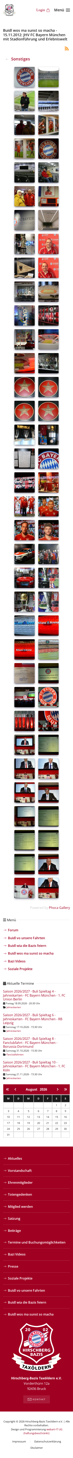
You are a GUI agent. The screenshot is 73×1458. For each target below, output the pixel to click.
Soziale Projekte (20, 969)
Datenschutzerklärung (47, 1441)
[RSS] (66, 48)
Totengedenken (20, 1194)
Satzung (14, 1218)
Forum (13, 930)
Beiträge (14, 1230)
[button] (62, 10)
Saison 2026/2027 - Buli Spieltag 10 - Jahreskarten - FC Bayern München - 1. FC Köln (34, 1066)
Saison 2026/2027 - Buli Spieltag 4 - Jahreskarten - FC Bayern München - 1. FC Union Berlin (34, 995)
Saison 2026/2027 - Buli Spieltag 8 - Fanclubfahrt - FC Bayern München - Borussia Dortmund (30, 1042)
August (33, 1089)
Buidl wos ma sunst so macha (31, 953)
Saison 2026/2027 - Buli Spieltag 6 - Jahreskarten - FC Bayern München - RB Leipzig (32, 1019)
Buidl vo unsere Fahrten (26, 938)
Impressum (19, 1441)
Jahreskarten (13, 1007)
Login (40, 10)
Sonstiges (20, 59)
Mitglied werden (20, 1206)
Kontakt (39, 1399)
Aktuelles (15, 1158)
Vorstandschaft (20, 1170)
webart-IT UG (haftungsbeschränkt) (43, 1431)
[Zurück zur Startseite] (9, 10)
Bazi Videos (17, 961)
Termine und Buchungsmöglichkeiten (36, 1242)
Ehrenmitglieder (20, 1182)
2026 (43, 1089)
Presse (13, 1266)
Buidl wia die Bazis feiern (27, 945)
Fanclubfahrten (15, 1054)
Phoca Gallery (59, 907)
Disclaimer (36, 1448)
